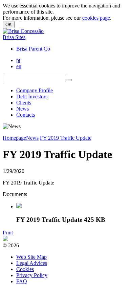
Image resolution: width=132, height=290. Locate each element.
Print (8, 232)
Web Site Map (31, 257)
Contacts (25, 115)
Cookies (25, 269)
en (18, 66)
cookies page (96, 18)
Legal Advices (31, 263)
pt (18, 60)
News (22, 109)
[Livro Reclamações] (5, 239)
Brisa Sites (14, 37)
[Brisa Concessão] (23, 31)
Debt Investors (31, 96)
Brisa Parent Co (33, 49)
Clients (23, 102)
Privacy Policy (31, 275)
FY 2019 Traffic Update (65, 138)
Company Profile (34, 90)
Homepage (14, 138)
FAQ (21, 281)
